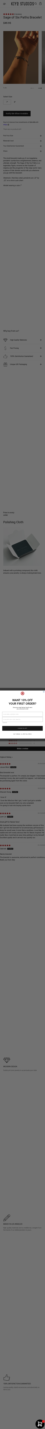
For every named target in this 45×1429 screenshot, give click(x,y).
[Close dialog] (43, 691)
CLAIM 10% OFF (22, 728)
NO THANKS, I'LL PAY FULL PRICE (22, 734)
